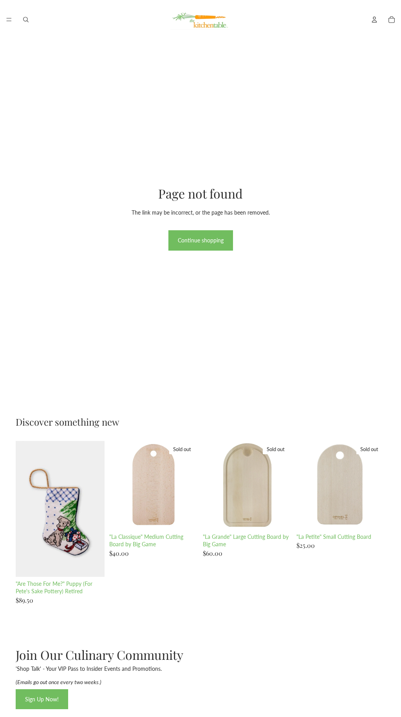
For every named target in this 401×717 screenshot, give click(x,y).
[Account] (374, 19)
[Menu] (9, 20)
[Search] (25, 19)
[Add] (92, 565)
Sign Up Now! (42, 699)
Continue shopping (201, 240)
